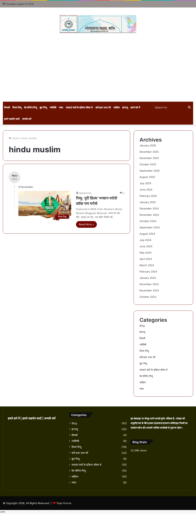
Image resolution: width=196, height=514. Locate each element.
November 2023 (149, 290)
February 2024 (148, 271)
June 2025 (146, 189)
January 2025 (148, 202)
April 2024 (146, 258)
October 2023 (148, 296)
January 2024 (148, 277)
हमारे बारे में (135, 107)
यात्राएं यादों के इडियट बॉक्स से (79, 107)
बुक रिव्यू (43, 107)
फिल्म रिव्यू (16, 107)
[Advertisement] (98, 67)
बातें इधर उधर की (103, 107)
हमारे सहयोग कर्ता (12, 118)
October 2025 (148, 164)
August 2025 (147, 176)
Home (15, 138)
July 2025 (145, 183)
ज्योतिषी (53, 107)
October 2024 (148, 221)
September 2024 (150, 227)
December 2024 (149, 208)
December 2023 (149, 284)
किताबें (7, 107)
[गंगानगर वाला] (98, 24)
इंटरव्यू (125, 107)
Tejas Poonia (63, 503)
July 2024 (145, 240)
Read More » (86, 224)
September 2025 (150, 170)
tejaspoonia (85, 192)
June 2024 (146, 246)
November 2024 (149, 214)
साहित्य (117, 107)
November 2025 (149, 158)
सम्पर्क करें (26, 118)
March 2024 (147, 265)
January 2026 (148, 145)
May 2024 (145, 252)
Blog (142, 325)
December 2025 (149, 151)
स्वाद (61, 107)
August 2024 (147, 233)
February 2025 (148, 195)
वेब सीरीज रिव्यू (30, 107)
